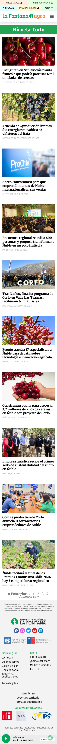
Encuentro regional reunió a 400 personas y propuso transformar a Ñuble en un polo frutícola (28, 241)
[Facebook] (16, 630)
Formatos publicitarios (29, 701)
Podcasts (35, 669)
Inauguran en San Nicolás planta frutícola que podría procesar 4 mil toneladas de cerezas (28, 74)
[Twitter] (28, 630)
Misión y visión (10, 665)
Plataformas (28, 693)
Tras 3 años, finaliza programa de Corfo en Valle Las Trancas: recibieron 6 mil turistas (27, 297)
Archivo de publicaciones (10, 675)
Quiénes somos (10, 661)
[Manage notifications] (50, 737)
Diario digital (9, 653)
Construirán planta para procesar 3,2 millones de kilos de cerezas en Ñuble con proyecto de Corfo (27, 409)
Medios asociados (40, 665)
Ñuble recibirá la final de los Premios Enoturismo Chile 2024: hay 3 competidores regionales (26, 577)
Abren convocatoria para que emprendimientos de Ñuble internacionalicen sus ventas (24, 185)
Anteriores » (29, 596)
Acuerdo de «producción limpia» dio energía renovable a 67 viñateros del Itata (27, 130)
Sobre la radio (38, 656)
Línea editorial (10, 669)
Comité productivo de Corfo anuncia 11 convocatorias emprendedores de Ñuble (23, 521)
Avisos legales (10, 683)
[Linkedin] (40, 630)
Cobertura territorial (28, 697)
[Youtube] (34, 630)
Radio (33, 652)
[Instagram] (22, 630)
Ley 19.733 (7, 657)
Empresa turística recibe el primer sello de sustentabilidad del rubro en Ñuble (28, 465)
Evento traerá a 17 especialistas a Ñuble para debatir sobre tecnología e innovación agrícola (27, 353)
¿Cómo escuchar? (40, 660)
